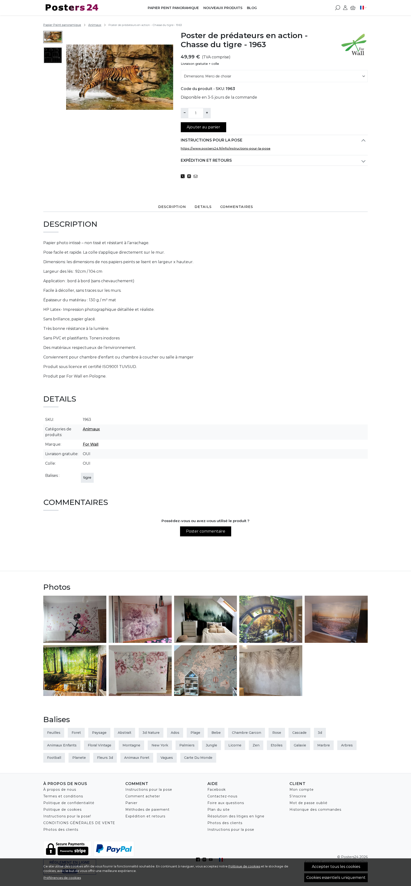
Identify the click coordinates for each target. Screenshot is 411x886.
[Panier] (352, 7)
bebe (216, 732)
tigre (87, 477)
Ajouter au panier (203, 127)
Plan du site (218, 809)
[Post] (184, 176)
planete (79, 757)
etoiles (277, 745)
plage (195, 732)
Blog (252, 8)
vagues (167, 757)
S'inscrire (297, 796)
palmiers (187, 745)
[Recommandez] (197, 176)
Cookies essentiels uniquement (336, 877)
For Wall (90, 444)
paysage (99, 732)
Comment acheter (142, 796)
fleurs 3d (105, 757)
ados (175, 732)
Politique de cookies (244, 866)
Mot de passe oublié (308, 803)
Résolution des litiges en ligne (235, 816)
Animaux (94, 25)
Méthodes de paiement (147, 809)
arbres (347, 745)
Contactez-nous (222, 796)
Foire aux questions (225, 803)
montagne (131, 745)
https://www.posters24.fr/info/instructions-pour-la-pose (225, 148)
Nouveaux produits (222, 8)
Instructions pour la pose (211, 140)
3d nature (151, 732)
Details (203, 207)
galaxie (300, 745)
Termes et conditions (63, 796)
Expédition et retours (206, 160)
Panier (131, 803)
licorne (234, 745)
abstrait (124, 732)
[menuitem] (52, 37)
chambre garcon (246, 732)
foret (76, 732)
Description (172, 207)
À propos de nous (59, 789)
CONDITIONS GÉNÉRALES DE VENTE (79, 823)
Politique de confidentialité (68, 803)
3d (320, 732)
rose (276, 732)
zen (256, 745)
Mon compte (301, 789)
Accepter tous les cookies (336, 866)
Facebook (216, 789)
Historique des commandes (315, 809)
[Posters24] (73, 8)
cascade (299, 732)
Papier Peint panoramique (173, 8)
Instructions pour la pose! (67, 816)
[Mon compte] (345, 7)
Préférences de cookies (62, 878)
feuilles (53, 732)
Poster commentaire (205, 531)
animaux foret (136, 757)
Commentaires (236, 207)
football (54, 757)
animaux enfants (62, 745)
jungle (211, 745)
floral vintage (99, 745)
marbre (323, 745)
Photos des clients (60, 829)
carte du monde (198, 757)
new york (160, 745)
